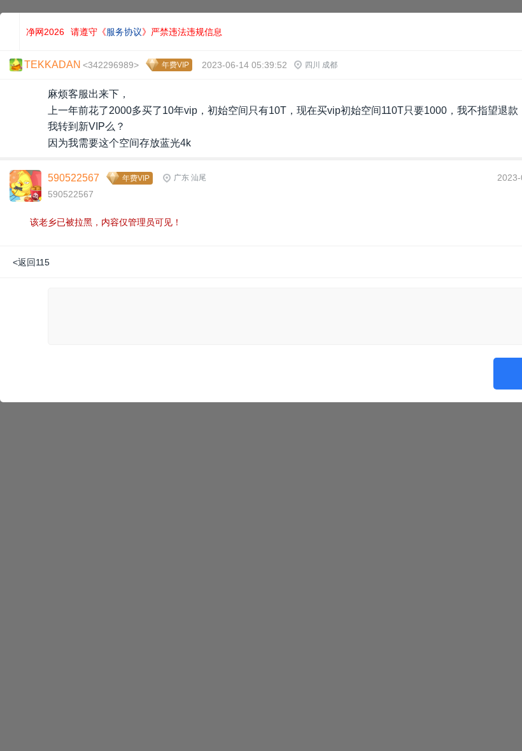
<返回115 (31, 262)
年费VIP (175, 64)
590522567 (73, 177)
